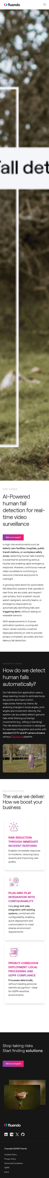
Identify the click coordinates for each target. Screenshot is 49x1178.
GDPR (6, 1168)
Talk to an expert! (13, 537)
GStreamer (17, 736)
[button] (44, 4)
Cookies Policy (10, 1154)
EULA (6, 1172)
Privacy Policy (10, 1159)
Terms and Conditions (13, 1163)
